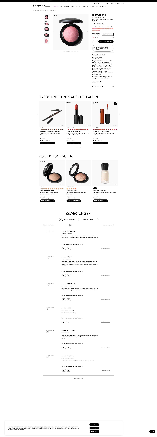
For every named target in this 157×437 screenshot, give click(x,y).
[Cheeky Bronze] (73, 188)
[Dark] (46, 188)
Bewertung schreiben (88, 219)
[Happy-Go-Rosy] (93, 28)
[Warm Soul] (95, 30)
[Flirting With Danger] (99, 28)
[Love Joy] (107, 28)
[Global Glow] (67, 188)
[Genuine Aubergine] (46, 129)
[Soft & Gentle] (69, 188)
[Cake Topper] (96, 129)
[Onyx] (54, 129)
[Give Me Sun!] (56, 188)
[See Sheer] (104, 129)
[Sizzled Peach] (102, 129)
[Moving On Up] (83, 129)
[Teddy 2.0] (75, 129)
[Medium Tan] (61, 188)
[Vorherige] (40, 129)
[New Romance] (97, 30)
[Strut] (61, 129)
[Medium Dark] (44, 188)
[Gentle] (103, 28)
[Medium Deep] (52, 188)
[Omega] (52, 129)
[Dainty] (105, 28)
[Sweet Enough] (110, 28)
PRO (97, 6)
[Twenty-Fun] (72, 129)
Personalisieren (94, 431)
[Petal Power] (99, 30)
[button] (152, 431)
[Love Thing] (109, 28)
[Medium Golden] (58, 188)
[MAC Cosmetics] (41, 6)
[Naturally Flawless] (101, 28)
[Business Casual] (106, 129)
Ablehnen (94, 428)
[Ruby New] (87, 129)
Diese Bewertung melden (105, 248)
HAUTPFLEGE (78, 6)
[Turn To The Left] (70, 129)
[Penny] (56, 129)
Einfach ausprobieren (107, 34)
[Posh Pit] (98, 129)
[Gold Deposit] (75, 188)
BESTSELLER (66, 6)
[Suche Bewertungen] (70, 225)
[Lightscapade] (71, 188)
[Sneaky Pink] (114, 129)
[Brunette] (42, 129)
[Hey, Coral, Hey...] (112, 28)
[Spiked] (58, 129)
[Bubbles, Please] (95, 28)
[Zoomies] (94, 129)
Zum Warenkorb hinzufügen (106, 41)
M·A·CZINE (92, 6)
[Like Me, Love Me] (97, 28)
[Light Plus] (54, 188)
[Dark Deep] (48, 188)
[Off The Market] (79, 129)
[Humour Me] (93, 30)
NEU (61, 6)
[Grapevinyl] (110, 129)
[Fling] (44, 129)
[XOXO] (108, 129)
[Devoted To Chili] (68, 129)
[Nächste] (63, 129)
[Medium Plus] (50, 188)
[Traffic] (100, 129)
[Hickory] (48, 129)
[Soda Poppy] (117, 129)
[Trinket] (112, 129)
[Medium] (42, 188)
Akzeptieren (94, 424)
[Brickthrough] (85, 129)
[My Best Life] (77, 129)
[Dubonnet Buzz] (81, 129)
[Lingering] (50, 129)
